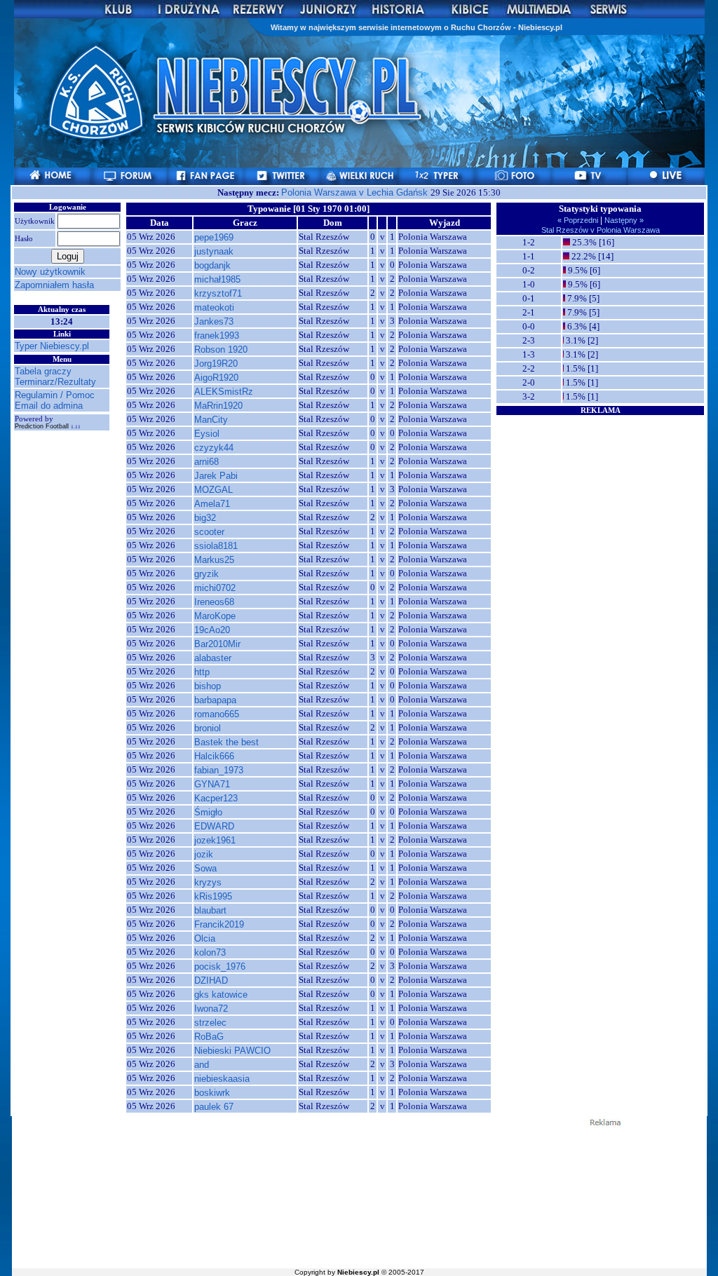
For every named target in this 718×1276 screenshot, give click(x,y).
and (201, 1064)
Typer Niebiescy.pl (52, 346)
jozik (203, 854)
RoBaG (209, 1036)
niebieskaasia (222, 1078)
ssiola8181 (216, 546)
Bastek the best (226, 742)
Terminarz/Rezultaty (55, 381)
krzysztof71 (218, 293)
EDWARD (214, 826)
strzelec (210, 1022)
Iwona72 (211, 1008)
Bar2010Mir (217, 644)
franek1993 (216, 335)
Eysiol (206, 433)
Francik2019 (219, 924)
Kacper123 (216, 798)
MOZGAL (213, 489)
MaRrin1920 (218, 405)
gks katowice (221, 994)
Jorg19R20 (216, 363)
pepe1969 (213, 237)
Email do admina (49, 405)
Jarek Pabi (216, 475)
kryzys (208, 882)
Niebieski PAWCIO (232, 1050)
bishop (207, 686)
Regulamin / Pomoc (55, 395)
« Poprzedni (578, 220)
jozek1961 (215, 840)
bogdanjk (212, 265)
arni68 (206, 461)
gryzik (206, 574)
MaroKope (215, 616)
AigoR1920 (216, 377)
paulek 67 (213, 1106)
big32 (205, 518)
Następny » (623, 220)
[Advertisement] (600, 504)
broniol (207, 728)
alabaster (212, 658)
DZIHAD (211, 980)
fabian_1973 (218, 770)
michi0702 (215, 588)
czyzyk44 (213, 447)
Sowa (205, 868)
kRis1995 (213, 896)
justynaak (213, 251)
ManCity (211, 419)
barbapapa (215, 700)
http (202, 672)
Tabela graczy (43, 371)
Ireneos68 (214, 602)
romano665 (216, 714)
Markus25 (214, 560)
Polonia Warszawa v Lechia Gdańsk (356, 192)
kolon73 (210, 952)
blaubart (210, 910)
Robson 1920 (221, 349)
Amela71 (212, 503)
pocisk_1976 (219, 966)
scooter (209, 532)
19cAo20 (212, 630)
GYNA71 (212, 784)
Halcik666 (214, 756)
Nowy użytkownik (50, 271)
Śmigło (208, 812)
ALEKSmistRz (223, 391)
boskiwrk (212, 1092)
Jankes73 (213, 321)
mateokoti (214, 307)
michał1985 (217, 279)
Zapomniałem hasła (54, 285)
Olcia (204, 938)
